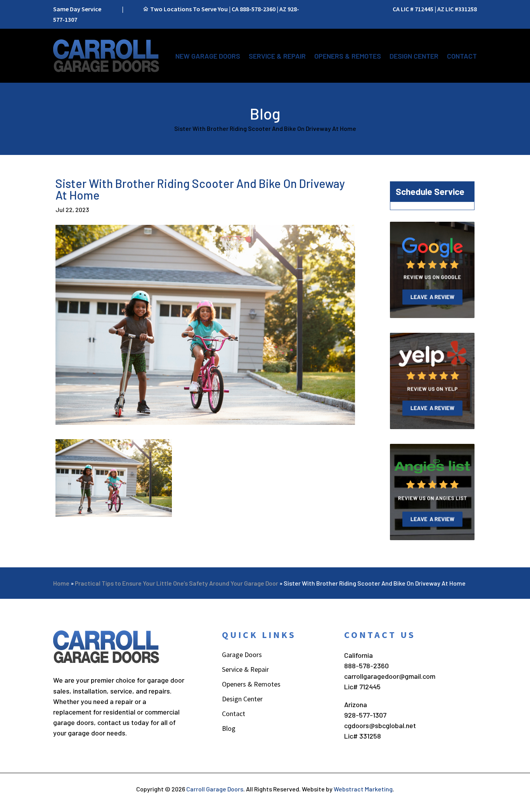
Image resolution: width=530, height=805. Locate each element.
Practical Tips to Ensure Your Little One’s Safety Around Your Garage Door (176, 583)
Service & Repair (277, 56)
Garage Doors (242, 655)
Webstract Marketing (363, 789)
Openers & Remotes (347, 56)
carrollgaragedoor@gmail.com (389, 676)
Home (61, 583)
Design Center (414, 56)
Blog (229, 729)
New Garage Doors (207, 56)
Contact (462, 56)
